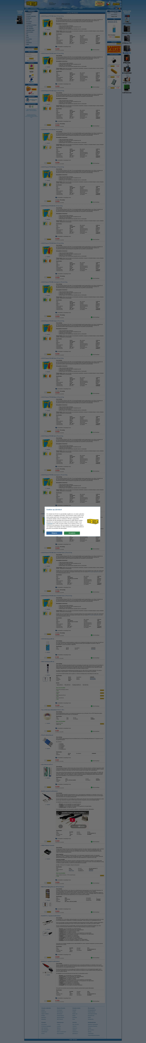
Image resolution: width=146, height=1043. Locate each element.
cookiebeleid (49, 523)
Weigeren (54, 533)
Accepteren (72, 533)
